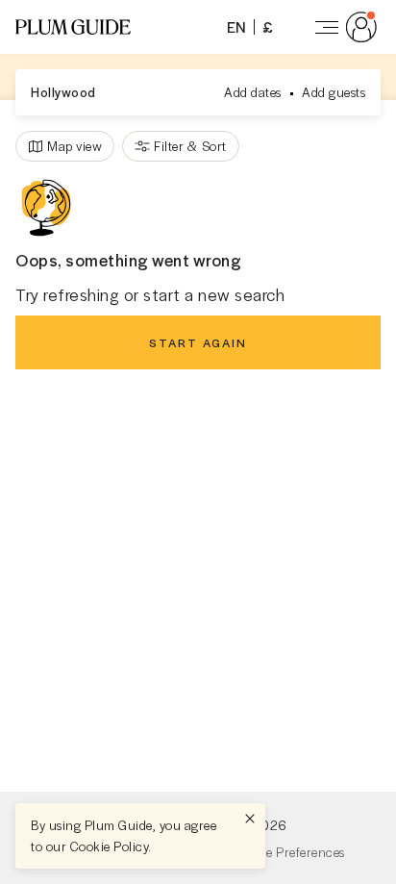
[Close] (250, 818)
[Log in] (342, 27)
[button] (73, 27)
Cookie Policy (109, 846)
